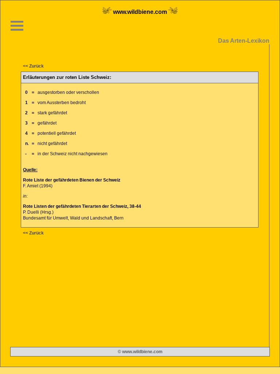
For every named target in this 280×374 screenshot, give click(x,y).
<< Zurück (33, 66)
